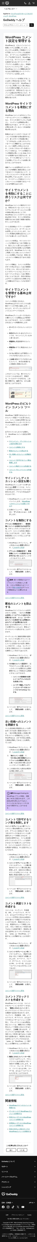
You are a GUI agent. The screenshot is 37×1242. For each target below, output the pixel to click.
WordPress (12, 16)
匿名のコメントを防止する (18, 451)
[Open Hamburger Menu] (2, 3)
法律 (7, 1215)
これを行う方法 (18, 547)
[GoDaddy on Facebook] (3, 1208)
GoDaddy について (8, 1161)
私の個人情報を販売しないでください (18, 1218)
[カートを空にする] (33, 3)
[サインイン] (29, 3)
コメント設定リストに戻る (14, 597)
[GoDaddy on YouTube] (22, 1208)
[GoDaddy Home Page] (10, 1194)
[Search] (32, 25)
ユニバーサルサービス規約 (25, 1236)
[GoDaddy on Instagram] (8, 1208)
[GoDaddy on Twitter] (18, 1208)
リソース (5, 1171)
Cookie (29, 1215)
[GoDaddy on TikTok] (13, 1208)
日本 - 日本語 (6, 1202)
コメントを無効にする (17, 447)
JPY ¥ (31, 1202)
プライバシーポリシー (17, 1215)
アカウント (5, 1182)
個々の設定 (17, 587)
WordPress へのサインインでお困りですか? (19, 503)
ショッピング (6, 1187)
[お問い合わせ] (25, 3)
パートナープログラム (9, 1177)
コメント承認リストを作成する (20, 466)
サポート (5, 1166)
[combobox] (16, 25)
